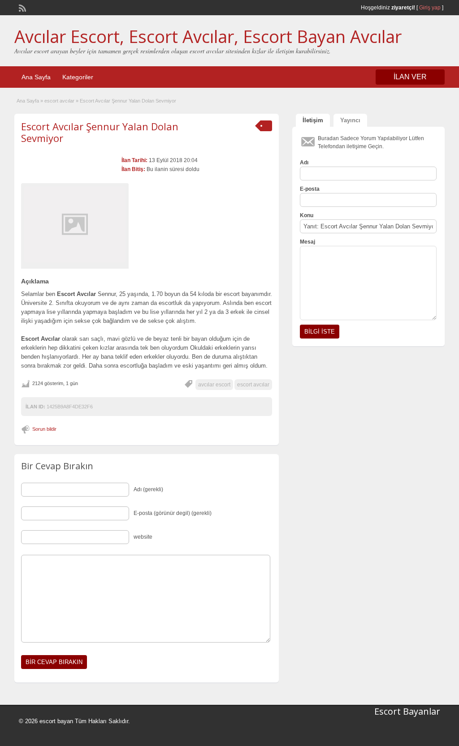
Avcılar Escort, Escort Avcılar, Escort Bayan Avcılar (208, 36)
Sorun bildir (44, 429)
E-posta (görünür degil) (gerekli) (173, 513)
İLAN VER (410, 77)
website (143, 537)
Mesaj (307, 242)
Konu (306, 215)
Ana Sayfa (36, 77)
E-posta (310, 189)
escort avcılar (59, 100)
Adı (304, 162)
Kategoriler (77, 77)
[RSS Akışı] (21, 7)
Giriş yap (430, 7)
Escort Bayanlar (407, 711)
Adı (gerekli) (148, 489)
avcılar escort (214, 385)
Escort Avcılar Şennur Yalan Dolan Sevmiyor (99, 132)
